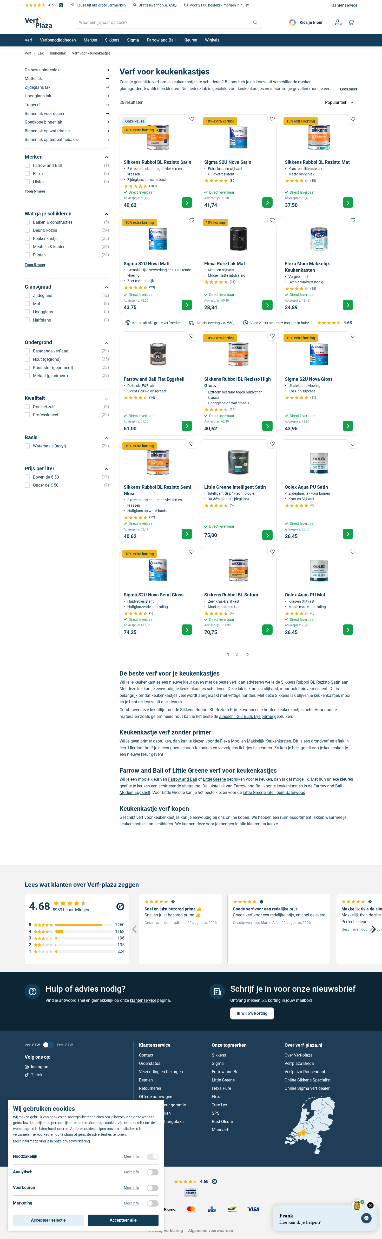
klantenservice (143, 1000)
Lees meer (348, 89)
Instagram (40, 1066)
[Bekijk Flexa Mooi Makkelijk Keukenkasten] (319, 265)
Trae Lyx (219, 1104)
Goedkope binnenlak (43, 122)
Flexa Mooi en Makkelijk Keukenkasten (255, 741)
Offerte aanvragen (155, 1096)
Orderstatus (149, 1063)
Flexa (217, 1096)
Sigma (218, 1063)
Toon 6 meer (35, 191)
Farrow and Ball (182, 779)
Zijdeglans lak (37, 87)
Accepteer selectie (48, 1220)
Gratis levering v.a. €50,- (158, 5)
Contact (146, 1055)
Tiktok (36, 1074)
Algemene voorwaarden (210, 1230)
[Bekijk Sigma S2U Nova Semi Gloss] (158, 593)
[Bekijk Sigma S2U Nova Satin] (238, 163)
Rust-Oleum (222, 1121)
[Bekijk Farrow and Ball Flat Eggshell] (158, 383)
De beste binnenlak (42, 69)
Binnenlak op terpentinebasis (51, 139)
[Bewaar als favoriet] (191, 119)
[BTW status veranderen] (48, 1044)
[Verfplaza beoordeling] (76, 906)
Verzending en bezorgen (161, 1071)
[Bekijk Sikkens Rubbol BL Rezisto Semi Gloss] (158, 491)
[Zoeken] (255, 22)
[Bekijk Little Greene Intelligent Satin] (238, 491)
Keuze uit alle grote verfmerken (101, 5)
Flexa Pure (221, 1088)
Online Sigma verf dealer (307, 1088)
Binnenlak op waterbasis (47, 130)
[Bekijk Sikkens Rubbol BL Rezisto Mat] (319, 163)
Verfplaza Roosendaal (305, 1071)
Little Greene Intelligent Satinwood (274, 792)
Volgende (248, 654)
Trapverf (32, 104)
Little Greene (214, 779)
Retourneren (150, 1088)
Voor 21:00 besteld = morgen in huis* (219, 5)
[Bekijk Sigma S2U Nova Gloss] (319, 383)
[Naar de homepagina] (38, 22)
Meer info (131, 1156)
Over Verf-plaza (299, 1055)
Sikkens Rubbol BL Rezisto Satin (310, 682)
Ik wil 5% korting (252, 1013)
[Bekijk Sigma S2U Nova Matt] (158, 265)
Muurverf (220, 1129)
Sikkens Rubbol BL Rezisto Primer (211, 709)
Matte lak (33, 78)
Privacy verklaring (166, 1230)
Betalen (146, 1080)
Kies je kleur (311, 22)
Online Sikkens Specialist (308, 1080)
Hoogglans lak (38, 95)
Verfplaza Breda (299, 1063)
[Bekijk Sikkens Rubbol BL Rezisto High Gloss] (238, 383)
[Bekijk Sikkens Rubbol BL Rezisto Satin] (158, 163)
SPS (216, 1113)
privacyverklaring (76, 1141)
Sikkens (219, 1055)
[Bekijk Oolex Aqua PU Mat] (319, 593)
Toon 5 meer (35, 265)
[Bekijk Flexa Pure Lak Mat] (238, 265)
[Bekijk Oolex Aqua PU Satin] (319, 491)
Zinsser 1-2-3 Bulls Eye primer (246, 716)
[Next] (373, 929)
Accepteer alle (123, 1220)
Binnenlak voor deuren (45, 113)
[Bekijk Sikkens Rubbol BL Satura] (238, 593)
